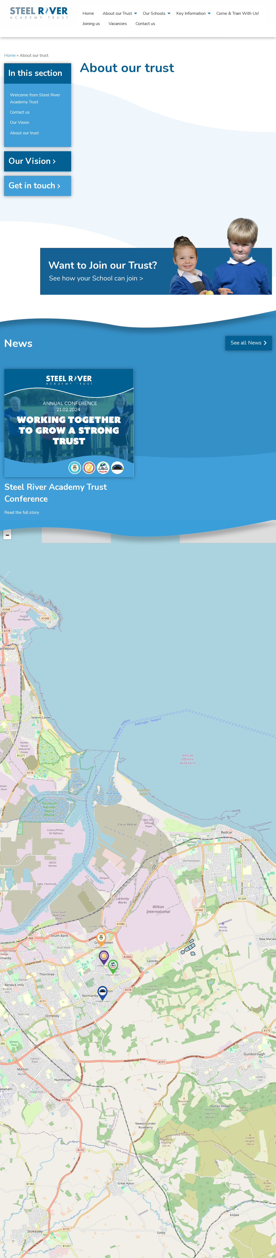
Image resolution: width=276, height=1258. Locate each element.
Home (88, 13)
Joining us (91, 24)
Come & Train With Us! (237, 13)
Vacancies (118, 24)
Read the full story (21, 512)
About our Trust (117, 13)
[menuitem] (88, 13)
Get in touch (31, 185)
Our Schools (154, 13)
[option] (69, 442)
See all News (247, 342)
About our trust (24, 133)
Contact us (145, 24)
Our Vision (19, 122)
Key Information (191, 13)
